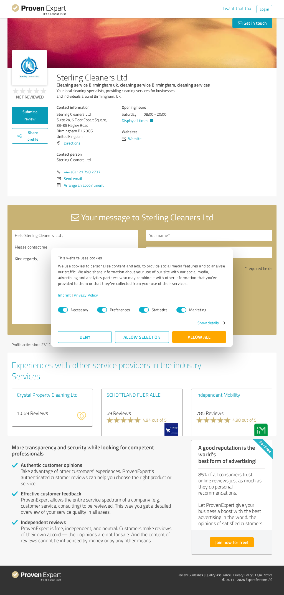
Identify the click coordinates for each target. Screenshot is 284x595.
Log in (264, 9)
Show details (208, 322)
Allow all (199, 337)
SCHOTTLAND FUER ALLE (133, 394)
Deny (85, 337)
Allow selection (142, 337)
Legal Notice (263, 575)
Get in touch (254, 23)
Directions (72, 143)
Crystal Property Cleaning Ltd (47, 394)
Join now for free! (231, 542)
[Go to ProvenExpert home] (39, 10)
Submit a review (29, 115)
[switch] (102, 310)
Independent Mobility (218, 394)
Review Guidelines (190, 575)
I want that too (237, 8)
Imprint (64, 295)
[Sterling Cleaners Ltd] (29, 67)
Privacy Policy (86, 295)
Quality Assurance (218, 575)
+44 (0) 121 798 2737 (82, 171)
